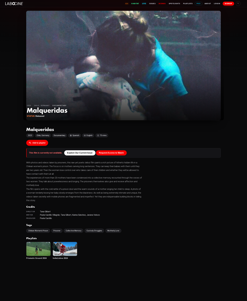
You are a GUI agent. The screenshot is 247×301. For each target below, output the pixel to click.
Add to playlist (38, 143)
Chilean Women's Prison (38, 231)
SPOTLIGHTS (174, 3)
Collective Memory (73, 231)
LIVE (144, 3)
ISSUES (152, 3)
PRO (199, 3)
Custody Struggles (94, 231)
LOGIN (217, 3)
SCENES (162, 3)
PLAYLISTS (188, 3)
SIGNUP (228, 3)
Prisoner (56, 231)
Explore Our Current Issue (79, 153)
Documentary (59, 105)
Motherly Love (113, 231)
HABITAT (135, 3)
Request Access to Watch (111, 153)
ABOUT (208, 3)
